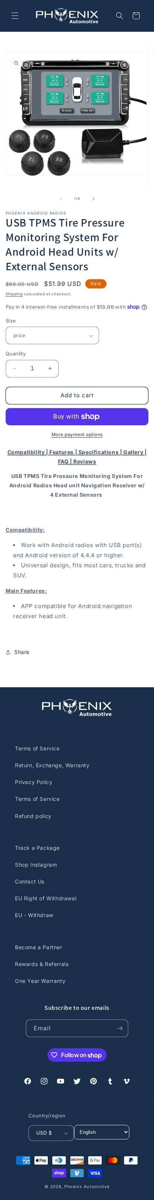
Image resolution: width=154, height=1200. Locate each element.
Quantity (16, 354)
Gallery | (135, 452)
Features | (63, 452)
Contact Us (29, 881)
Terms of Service (37, 748)
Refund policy (33, 816)
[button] (15, 15)
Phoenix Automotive (87, 1186)
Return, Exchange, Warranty (52, 765)
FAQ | (66, 461)
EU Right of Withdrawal (45, 898)
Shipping (14, 293)
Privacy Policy (33, 782)
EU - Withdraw (34, 915)
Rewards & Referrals (41, 964)
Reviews (84, 461)
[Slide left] (60, 199)
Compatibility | (28, 452)
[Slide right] (93, 199)
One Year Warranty (40, 981)
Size (11, 321)
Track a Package (37, 848)
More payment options (77, 434)
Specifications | (100, 452)
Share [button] (22, 652)
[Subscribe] (119, 1028)
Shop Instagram (36, 864)
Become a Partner (38, 947)
